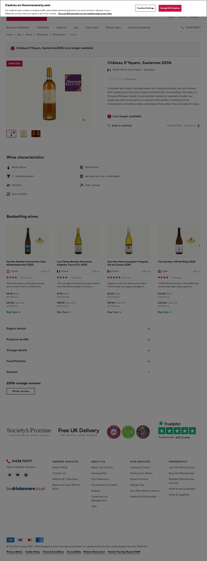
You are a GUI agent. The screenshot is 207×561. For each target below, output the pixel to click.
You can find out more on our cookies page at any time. (85, 13)
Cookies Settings (145, 8)
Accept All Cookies (170, 8)
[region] (103, 8)
